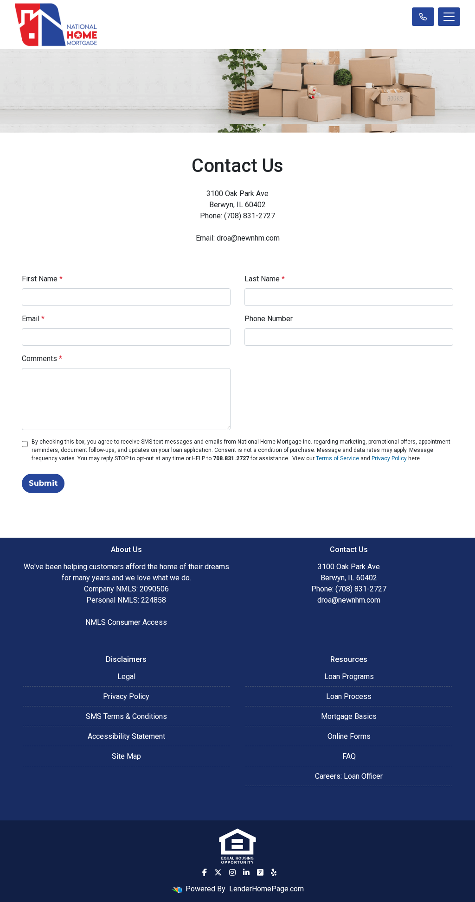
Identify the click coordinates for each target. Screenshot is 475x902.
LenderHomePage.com (266, 888)
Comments (42, 358)
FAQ (349, 756)
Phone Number (268, 318)
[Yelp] (273, 872)
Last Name (264, 278)
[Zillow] (260, 872)
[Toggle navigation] (449, 16)
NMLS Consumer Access (126, 622)
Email (33, 318)
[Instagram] (232, 872)
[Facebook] (204, 872)
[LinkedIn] (246, 872)
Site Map (126, 756)
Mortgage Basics (349, 716)
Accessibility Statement (126, 736)
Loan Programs (349, 676)
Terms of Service (337, 458)
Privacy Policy (389, 458)
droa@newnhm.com (348, 600)
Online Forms (349, 736)
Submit (43, 483)
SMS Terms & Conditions (126, 716)
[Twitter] (218, 872)
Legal (126, 676)
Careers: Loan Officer (349, 776)
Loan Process (349, 696)
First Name (42, 278)
